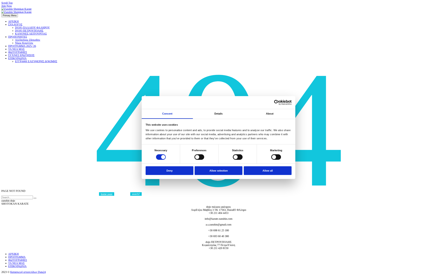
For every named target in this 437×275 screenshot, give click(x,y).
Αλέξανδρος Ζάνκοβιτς (27, 39)
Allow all (268, 170)
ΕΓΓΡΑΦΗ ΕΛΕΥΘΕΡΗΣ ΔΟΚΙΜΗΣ (36, 61)
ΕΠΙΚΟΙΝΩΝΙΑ (17, 58)
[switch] (199, 157)
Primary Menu (10, 15)
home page (106, 194)
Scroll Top (7, 2)
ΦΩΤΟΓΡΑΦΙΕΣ (17, 52)
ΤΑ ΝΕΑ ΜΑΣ (16, 49)
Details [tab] (218, 113)
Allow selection (218, 170)
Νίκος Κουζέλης (24, 42)
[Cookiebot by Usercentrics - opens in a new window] (277, 102)
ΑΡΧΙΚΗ (13, 21)
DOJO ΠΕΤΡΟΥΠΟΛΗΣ (29, 30)
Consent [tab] (167, 113)
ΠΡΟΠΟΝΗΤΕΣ (17, 36)
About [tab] (269, 113)
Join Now (6, 5)
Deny (169, 170)
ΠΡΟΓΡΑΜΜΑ (17, 257)
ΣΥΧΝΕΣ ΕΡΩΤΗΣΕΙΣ (21, 55)
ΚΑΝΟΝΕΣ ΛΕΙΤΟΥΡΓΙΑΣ (31, 33)
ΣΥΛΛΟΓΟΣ (15, 24)
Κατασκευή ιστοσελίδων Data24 (28, 272)
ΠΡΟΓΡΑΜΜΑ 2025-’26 (22, 46)
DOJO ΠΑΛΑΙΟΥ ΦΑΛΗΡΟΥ (32, 27)
